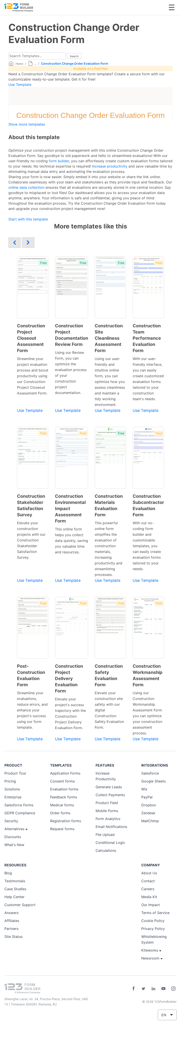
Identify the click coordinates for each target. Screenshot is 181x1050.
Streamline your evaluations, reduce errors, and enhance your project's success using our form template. (32, 710)
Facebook (133, 988)
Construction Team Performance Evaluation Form (147, 338)
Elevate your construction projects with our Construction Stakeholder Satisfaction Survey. (31, 540)
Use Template (19, 84)
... (35, 63)
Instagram (173, 988)
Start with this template (28, 219)
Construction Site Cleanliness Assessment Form (109, 338)
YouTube (163, 988)
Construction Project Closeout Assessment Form (31, 338)
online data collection (26, 187)
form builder (59, 161)
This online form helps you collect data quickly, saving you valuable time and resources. (71, 540)
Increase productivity (109, 166)
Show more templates (26, 124)
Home (19, 63)
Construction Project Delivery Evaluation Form (69, 679)
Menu (171, 7)
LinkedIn (153, 988)
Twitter (143, 988)
